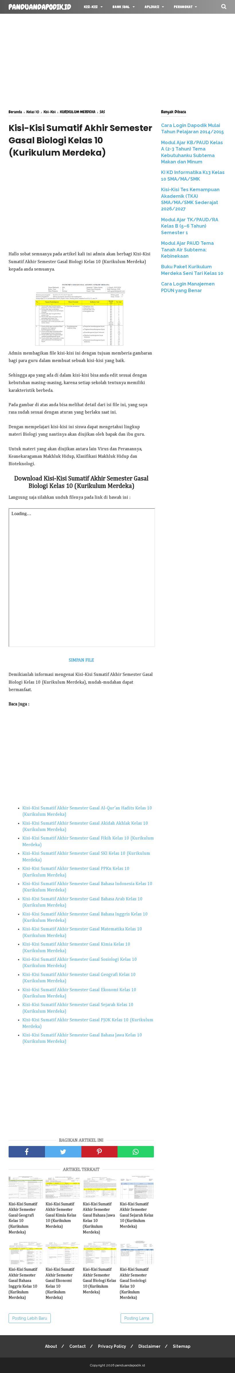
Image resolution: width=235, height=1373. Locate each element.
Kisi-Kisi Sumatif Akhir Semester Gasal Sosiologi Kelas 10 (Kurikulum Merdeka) (134, 1284)
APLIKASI (152, 7)
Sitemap (181, 1346)
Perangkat (183, 7)
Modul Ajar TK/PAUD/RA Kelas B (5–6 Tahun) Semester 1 (189, 226)
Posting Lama (136, 1318)
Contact (77, 1346)
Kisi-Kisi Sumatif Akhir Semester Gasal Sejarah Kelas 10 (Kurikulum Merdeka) (136, 1215)
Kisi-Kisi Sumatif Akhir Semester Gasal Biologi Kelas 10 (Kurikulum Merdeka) (99, 1281)
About (51, 1346)
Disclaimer (149, 1346)
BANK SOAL (121, 7)
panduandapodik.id (40, 7)
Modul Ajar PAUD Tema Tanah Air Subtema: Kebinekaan (187, 249)
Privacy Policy (112, 1346)
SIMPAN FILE (81, 660)
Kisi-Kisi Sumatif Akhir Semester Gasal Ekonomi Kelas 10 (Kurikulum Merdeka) (60, 1284)
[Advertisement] (117, 60)
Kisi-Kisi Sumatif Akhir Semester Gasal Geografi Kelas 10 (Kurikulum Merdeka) (23, 1218)
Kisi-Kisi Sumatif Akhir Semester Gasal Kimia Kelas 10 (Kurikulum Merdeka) (61, 1215)
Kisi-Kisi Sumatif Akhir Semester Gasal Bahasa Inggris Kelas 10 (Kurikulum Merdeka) (23, 1284)
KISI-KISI (91, 7)
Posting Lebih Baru (29, 1318)
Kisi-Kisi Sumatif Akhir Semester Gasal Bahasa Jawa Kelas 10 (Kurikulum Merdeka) (99, 1218)
